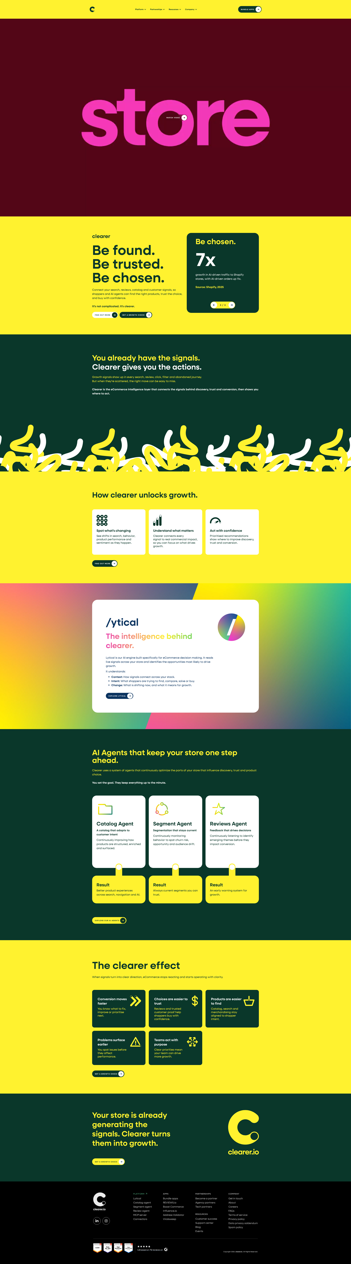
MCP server (140, 1214)
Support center (204, 1222)
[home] (92, 9)
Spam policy (235, 1227)
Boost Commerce (173, 1206)
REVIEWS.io (169, 1202)
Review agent (141, 1210)
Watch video (173, 117)
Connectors (140, 1219)
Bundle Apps (247, 9)
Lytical (137, 1198)
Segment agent (142, 1206)
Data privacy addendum (243, 1223)
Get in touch (235, 1198)
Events (199, 1231)
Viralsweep (169, 1219)
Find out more (103, 315)
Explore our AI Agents (107, 920)
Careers (233, 1206)
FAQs (231, 1210)
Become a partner (206, 1198)
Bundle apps (170, 1198)
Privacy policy (236, 1219)
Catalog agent (142, 1202)
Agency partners (205, 1202)
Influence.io (170, 1210)
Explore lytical (117, 696)
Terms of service (237, 1214)
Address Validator (173, 1214)
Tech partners (203, 1206)
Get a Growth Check (133, 315)
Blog (198, 1227)
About (232, 1202)
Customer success (206, 1218)
